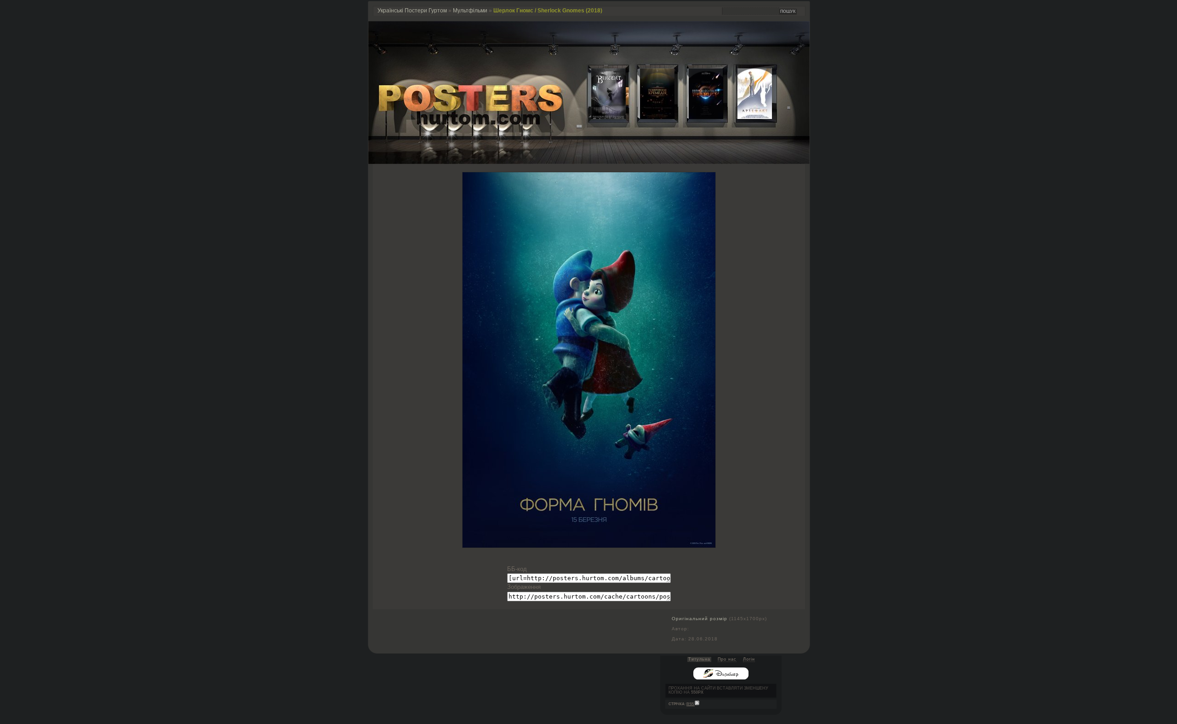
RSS (690, 704)
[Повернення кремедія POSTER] (650, 116)
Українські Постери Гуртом (412, 10)
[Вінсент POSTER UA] (601, 116)
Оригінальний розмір (699, 618)
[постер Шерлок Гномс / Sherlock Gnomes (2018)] (589, 545)
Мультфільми (470, 10)
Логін (749, 659)
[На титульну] (589, 161)
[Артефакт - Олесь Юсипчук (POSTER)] (747, 116)
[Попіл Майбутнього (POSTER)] (698, 116)
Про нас (727, 659)
